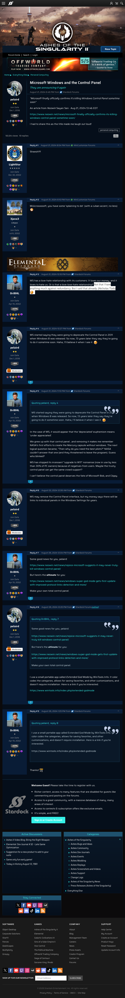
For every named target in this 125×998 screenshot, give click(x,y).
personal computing (109, 130)
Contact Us (74, 958)
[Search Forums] (122, 3)
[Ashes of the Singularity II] (62, 36)
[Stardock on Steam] (45, 905)
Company (74, 924)
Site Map (81, 993)
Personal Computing (39, 74)
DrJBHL (14, 293)
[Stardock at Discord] (26, 910)
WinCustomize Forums (84, 145)
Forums (72, 962)
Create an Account (109, 937)
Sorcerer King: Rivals (43, 962)
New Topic (110, 49)
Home (6, 74)
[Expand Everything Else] (65, 891)
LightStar (15, 164)
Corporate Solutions (11, 933)
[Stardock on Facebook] (23, 905)
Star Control (39, 945)
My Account (106, 933)
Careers (72, 941)
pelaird (14, 99)
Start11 (5, 937)
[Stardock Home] (10, 3)
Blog (71, 933)
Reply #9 (34, 711)
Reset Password (108, 945)
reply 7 (55, 619)
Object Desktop (9, 929)
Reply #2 (34, 199)
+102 (14, 238)
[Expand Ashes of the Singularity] (65, 840)
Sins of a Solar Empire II (44, 941)
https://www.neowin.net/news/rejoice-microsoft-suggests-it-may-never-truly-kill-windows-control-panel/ (74, 567)
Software (8, 924)
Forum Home (14, 55)
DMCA (72, 993)
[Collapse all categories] (120, 839)
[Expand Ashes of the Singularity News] (69, 882)
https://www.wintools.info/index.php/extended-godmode (62, 690)
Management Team (78, 937)
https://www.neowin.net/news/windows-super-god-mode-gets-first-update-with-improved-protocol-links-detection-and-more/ (73, 583)
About (72, 929)
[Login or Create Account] (111, 3)
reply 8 (54, 723)
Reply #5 (34, 391)
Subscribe (75, 978)
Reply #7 (34, 552)
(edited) (95, 607)
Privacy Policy (46, 993)
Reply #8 (34, 607)
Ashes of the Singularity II (46, 929)
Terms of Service (61, 993)
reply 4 (54, 403)
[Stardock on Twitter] (18, 905)
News (71, 945)
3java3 (14, 219)
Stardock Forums (71, 92)
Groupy (5, 954)
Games (38, 924)
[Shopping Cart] (116, 3)
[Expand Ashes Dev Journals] (69, 852)
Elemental (38, 933)
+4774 (15, 308)
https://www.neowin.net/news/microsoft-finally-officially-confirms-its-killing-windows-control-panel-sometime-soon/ (74, 116)
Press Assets (75, 950)
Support (106, 924)
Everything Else (20, 74)
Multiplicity (7, 950)
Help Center (106, 929)
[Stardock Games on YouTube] (29, 905)
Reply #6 (34, 490)
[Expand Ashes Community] (69, 848)
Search (26, 55)
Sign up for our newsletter (17, 978)
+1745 (14, 180)
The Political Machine (43, 950)
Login (35, 55)
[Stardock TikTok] (32, 910)
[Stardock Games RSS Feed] (43, 910)
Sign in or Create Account (48, 820)
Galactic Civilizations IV (44, 937)
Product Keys (107, 941)
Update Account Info (110, 950)
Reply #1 (34, 145)
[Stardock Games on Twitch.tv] (34, 905)
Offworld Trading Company (46, 954)
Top (118, 145)
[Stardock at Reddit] (21, 910)
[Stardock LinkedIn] (37, 910)
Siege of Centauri (42, 958)
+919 (14, 115)
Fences (5, 941)
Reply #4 (34, 328)
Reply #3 (34, 274)
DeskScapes (7, 945)
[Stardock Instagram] (40, 905)
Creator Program (76, 954)
